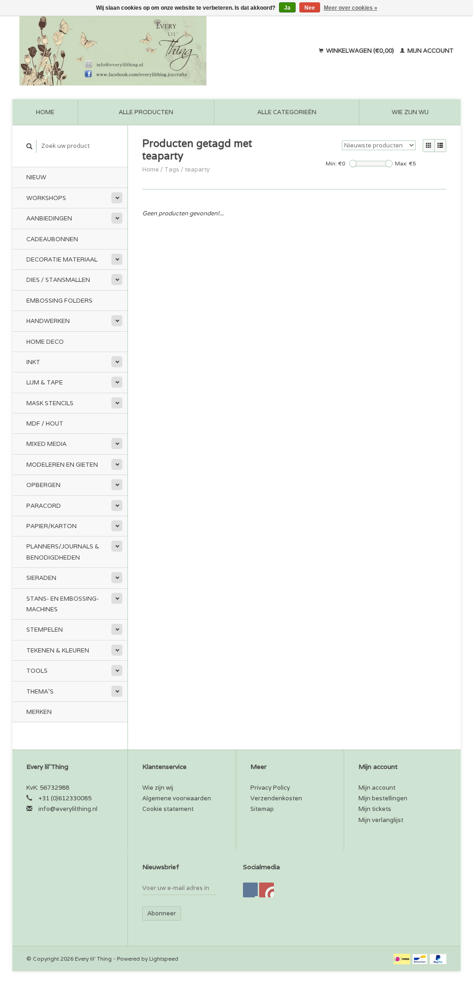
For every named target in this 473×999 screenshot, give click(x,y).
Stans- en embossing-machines (62, 604)
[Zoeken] (29, 146)
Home (45, 112)
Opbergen (43, 485)
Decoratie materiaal (61, 259)
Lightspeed (163, 958)
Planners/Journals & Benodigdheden (62, 551)
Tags (171, 169)
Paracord (43, 506)
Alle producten (146, 112)
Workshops (46, 198)
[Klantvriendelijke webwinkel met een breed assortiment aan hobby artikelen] (145, 50)
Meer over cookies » (350, 8)
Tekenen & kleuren (57, 650)
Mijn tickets (374, 809)
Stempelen (44, 630)
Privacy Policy (270, 788)
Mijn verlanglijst (380, 820)
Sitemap (262, 809)
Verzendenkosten (276, 798)
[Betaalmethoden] (403, 958)
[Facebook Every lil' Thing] (250, 890)
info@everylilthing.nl (67, 809)
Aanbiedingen (49, 218)
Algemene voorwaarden (176, 798)
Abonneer (161, 913)
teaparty (197, 169)
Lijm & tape (44, 382)
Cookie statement (168, 809)
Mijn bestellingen (382, 798)
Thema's (40, 691)
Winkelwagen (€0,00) (360, 51)
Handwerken (48, 321)
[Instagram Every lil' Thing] (266, 890)
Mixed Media (46, 444)
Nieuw (36, 177)
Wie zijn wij (410, 112)
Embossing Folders (59, 301)
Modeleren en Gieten (62, 465)
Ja (287, 8)
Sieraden (41, 578)
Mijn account (430, 51)
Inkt (33, 362)
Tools (37, 671)
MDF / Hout (44, 423)
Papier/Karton (51, 526)
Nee (309, 8)
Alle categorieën (286, 112)
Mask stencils (49, 403)
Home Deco (45, 342)
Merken (39, 712)
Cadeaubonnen (52, 239)
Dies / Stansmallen (58, 280)
